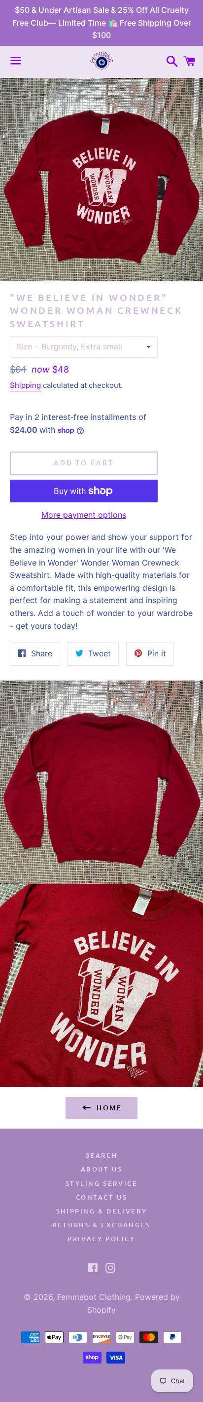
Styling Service (102, 1183)
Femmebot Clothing (94, 1297)
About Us (102, 1169)
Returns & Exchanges (101, 1224)
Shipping (25, 385)
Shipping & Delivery (101, 1211)
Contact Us (102, 1197)
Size (24, 346)
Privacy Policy (101, 1238)
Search (102, 1155)
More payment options (83, 515)
